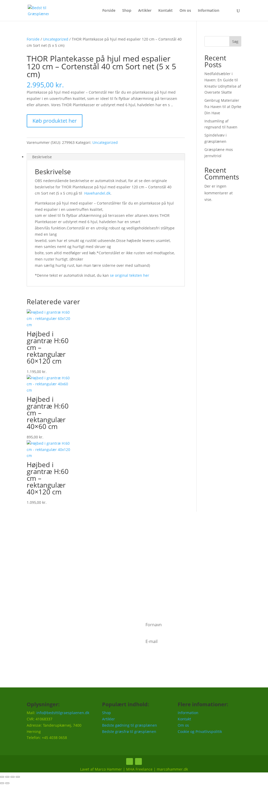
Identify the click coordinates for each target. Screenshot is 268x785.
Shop (126, 11)
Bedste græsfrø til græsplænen (129, 731)
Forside (108, 11)
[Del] (12, 777)
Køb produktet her (54, 120)
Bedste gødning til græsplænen (129, 725)
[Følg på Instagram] (138, 761)
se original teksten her (129, 275)
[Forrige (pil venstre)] (2, 783)
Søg (235, 41)
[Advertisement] (134, 564)
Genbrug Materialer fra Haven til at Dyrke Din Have (222, 106)
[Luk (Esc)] (18, 777)
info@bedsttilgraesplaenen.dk (62, 712)
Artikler (145, 11)
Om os (185, 11)
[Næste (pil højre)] (7, 783)
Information (208, 11)
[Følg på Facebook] (129, 761)
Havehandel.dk (97, 193)
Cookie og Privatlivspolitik (200, 731)
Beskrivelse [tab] (42, 156)
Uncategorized (55, 39)
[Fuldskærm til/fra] (7, 777)
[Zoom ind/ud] (2, 777)
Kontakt (165, 11)
